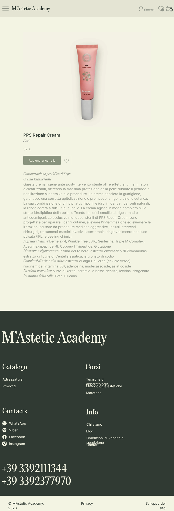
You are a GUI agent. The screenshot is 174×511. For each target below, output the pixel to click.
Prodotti (9, 386)
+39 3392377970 (36, 482)
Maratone (93, 393)
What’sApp (17, 423)
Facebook (17, 437)
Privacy (87, 503)
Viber (13, 430)
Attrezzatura (12, 379)
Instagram (17, 444)
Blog (89, 431)
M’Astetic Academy (31, 9)
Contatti (93, 445)
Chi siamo (94, 424)
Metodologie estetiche (104, 386)
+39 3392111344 (34, 469)
